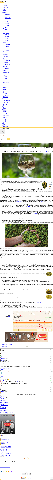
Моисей (5, 443)
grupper (8, 439)
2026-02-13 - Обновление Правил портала (5, 411)
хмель (34, 345)
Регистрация (3, 135)
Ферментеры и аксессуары (8, 18)
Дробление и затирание (7, 14)
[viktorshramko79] (1, 359)
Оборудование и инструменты (4, 399)
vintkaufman (1, 459)
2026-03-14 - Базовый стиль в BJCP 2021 (5, 410)
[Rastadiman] (1, 365)
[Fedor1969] (1, 361)
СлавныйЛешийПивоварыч (8, 447)
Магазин (1, 2)
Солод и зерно (5, 43)
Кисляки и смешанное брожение (4, 402)
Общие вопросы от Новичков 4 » (5, 449)
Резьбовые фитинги (7, 36)
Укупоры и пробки (7, 26)
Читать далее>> (10, 313)
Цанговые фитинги (7, 37)
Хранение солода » (3, 452)
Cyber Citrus (2, 443)
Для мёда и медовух (7, 68)
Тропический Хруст (3, 442)
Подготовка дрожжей (7, 17)
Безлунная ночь (2, 438)
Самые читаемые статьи (3, 406)
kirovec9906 (7, 442)
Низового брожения (7, 60)
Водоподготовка (2, 398)
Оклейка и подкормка (6, 72)
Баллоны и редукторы (7, 22)
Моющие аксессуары (7, 34)
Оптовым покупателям (6, 82)
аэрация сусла (29, 206)
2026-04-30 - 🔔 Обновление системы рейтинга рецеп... (7, 409)
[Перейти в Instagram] (25, 474)
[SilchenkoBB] (1, 379)
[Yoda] (1, 350)
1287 (0, 449)
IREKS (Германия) (7, 46)
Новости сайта (2, 396)
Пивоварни (4, 10)
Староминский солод (7, 44)
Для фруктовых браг (7, 64)
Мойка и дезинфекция (6, 33)
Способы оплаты (5, 6)
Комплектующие (7, 40)
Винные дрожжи (5, 66)
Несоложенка (6, 47)
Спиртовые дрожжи (5, 62)
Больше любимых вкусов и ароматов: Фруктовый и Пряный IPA (10, 345)
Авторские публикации (3, 397)
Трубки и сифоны (7, 25)
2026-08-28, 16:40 (3, 447)
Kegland (6, 78)
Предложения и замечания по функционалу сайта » (6, 446)
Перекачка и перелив (7, 15)
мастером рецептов (38, 302)
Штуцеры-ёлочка (7, 38)
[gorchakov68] (1, 388)
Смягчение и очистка (5, 73)
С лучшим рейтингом (3, 407)
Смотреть (1, 435)
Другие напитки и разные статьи (4, 405)
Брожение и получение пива (3, 401)
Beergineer (6, 76)
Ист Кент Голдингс (35, 213)
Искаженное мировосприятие (4, 439)
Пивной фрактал (2, 441)
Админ (9, 316)
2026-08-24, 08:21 (3, 453)
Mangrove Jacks (6, 79)
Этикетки (6, 27)
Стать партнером (5, 5)
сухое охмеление (42, 201)
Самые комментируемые (3, 408)
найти (11, 386)
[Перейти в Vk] (23, 474)
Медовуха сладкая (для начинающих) (7, 344)
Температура (6, 29)
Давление (6, 31)
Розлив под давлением (6, 20)
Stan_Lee (6, 441)
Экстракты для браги (7, 50)
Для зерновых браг (7, 63)
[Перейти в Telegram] (27, 474)
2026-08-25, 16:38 (3, 450)
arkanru (5, 438)
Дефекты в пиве (2, 404)
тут (17, 381)
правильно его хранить (19, 201)
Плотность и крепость (7, 30)
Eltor (6, 450)
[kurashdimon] (0, 390)
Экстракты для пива (7, 49)
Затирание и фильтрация (3, 400)
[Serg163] (1, 363)
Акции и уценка (5, 81)
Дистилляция (4, 39)
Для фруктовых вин (7, 67)
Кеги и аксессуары (7, 21)
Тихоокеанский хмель (6, 55)
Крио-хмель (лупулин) (6, 56)
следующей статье (45, 151)
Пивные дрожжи (5, 59)
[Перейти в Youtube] (30, 474)
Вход (1, 135)
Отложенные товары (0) (5, 136)
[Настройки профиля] (2, 133)
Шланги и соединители (7, 23)
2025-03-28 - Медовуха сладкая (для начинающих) (6, 412)
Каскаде (37, 204)
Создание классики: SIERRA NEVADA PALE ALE (8, 346)
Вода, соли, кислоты (5, 71)
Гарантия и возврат (5, 7)
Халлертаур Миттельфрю (25, 210)
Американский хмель (5, 54)
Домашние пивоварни (7, 13)
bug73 (4, 459)
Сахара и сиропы (5, 51)
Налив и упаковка (5, 24)
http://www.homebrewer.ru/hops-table (4, 368)
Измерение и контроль (6, 28)
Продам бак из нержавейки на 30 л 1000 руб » (6, 455)
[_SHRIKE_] (1, 381)
